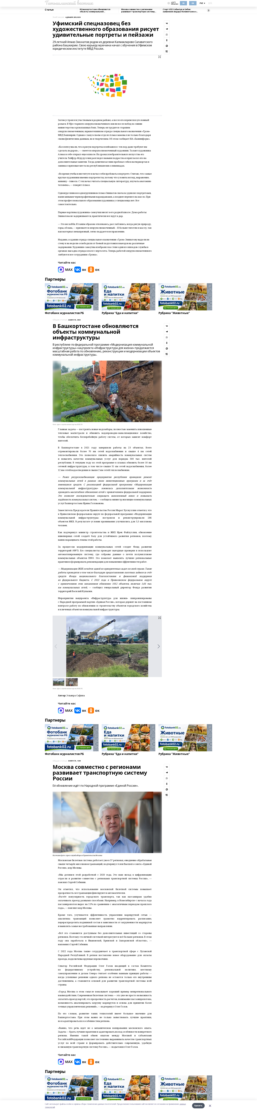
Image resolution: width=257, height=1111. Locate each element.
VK (183, 3)
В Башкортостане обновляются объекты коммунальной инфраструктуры (95, 10)
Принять (198, 1105)
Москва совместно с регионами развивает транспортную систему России (138, 10)
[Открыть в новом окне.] (65, 270)
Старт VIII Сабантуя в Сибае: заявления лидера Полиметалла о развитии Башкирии (179, 10)
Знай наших (58, 17)
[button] (158, 646)
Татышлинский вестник (69, 3)
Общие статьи (60, 320)
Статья (49, 9)
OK (193, 3)
